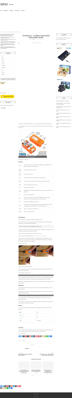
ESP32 (20, 340)
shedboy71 (27, 348)
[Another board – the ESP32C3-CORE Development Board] (48, 365)
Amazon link (21, 317)
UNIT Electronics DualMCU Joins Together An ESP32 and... (24, 371)
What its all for (3, 82)
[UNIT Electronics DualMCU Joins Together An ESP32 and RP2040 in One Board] (23, 365)
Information (5, 10)
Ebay (20, 320)
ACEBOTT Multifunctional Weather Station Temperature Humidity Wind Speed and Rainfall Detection (8, 44)
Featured (3, 60)
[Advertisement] (36, 22)
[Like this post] (37, 344)
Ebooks (3, 58)
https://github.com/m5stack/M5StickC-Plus (39, 235)
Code (1, 10)
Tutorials (23, 10)
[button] (20, 368)
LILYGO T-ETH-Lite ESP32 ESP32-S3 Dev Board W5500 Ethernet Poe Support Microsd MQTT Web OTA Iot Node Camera (7, 35)
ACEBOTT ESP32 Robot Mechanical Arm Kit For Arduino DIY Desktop (8, 40)
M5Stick (24, 340)
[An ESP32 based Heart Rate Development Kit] (35, 365)
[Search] (71, 10)
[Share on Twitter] (39, 344)
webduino (3, 74)
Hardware (11, 10)
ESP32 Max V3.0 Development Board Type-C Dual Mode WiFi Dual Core (7, 37)
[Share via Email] (41, 344)
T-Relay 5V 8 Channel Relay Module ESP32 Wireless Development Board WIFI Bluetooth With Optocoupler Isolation (8, 47)
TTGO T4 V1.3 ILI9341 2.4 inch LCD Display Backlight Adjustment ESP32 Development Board (8, 42)
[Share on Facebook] (38, 344)
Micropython (17, 10)
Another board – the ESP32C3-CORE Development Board (48, 371)
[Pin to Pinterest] (40, 344)
